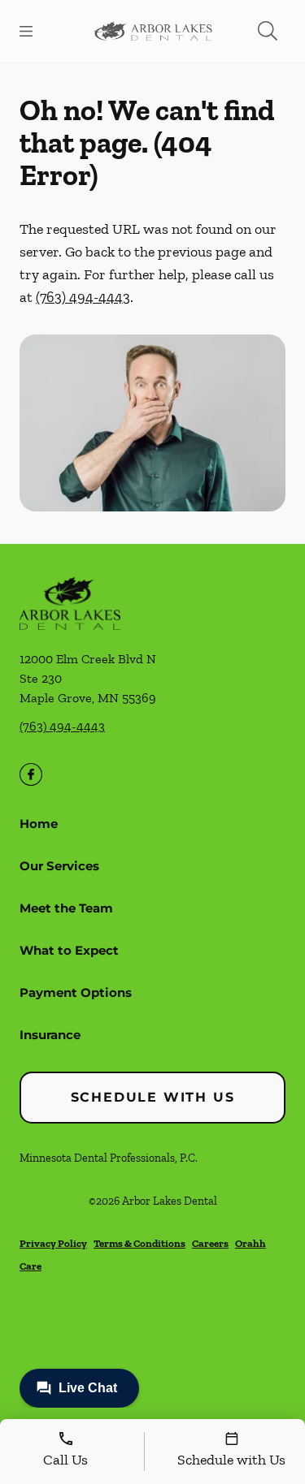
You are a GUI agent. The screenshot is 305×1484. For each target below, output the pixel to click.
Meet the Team (66, 908)
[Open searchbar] (267, 31)
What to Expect (69, 950)
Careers (210, 1243)
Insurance (50, 1034)
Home (39, 823)
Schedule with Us (153, 1097)
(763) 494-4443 (83, 297)
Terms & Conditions (139, 1243)
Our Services (59, 866)
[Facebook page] (31, 774)
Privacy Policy (53, 1243)
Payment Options (76, 992)
